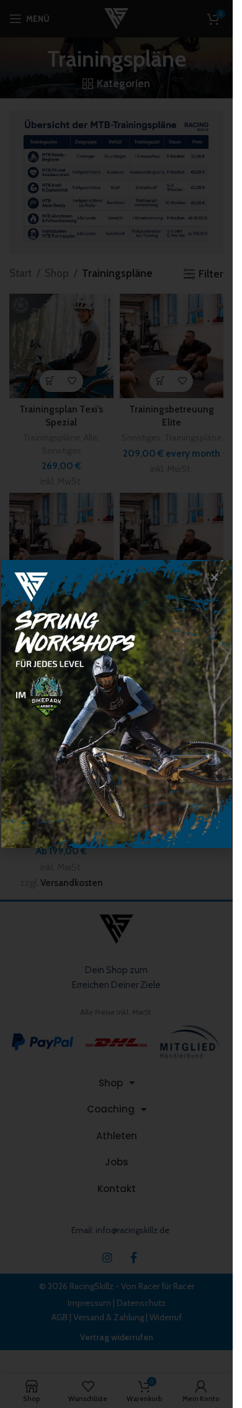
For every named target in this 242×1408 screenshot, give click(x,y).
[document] (116, 704)
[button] (214, 577)
